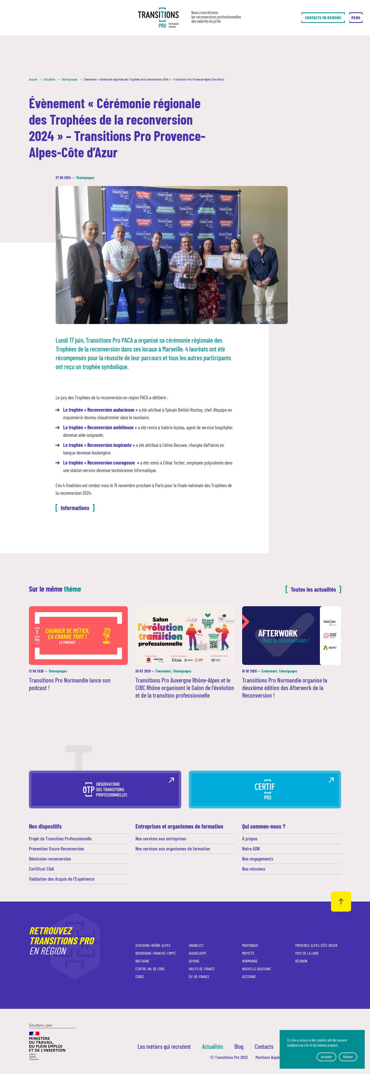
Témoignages (85, 177)
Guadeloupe (198, 953)
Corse (139, 976)
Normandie (250, 960)
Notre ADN (251, 848)
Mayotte (248, 953)
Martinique (250, 945)
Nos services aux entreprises (160, 838)
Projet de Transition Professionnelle (60, 838)
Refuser (348, 1056)
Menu (355, 17)
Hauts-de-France (202, 968)
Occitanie (249, 976)
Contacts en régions (323, 17)
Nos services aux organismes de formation (172, 848)
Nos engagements (257, 858)
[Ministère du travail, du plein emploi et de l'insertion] (52, 1041)
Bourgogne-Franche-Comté (155, 953)
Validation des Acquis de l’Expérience (61, 879)
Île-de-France (199, 976)
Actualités (212, 1046)
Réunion (301, 960)
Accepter (326, 1056)
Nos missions (253, 869)
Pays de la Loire (307, 953)
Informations (75, 507)
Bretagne (142, 960)
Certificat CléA (41, 869)
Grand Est (196, 945)
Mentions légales (268, 1057)
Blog (238, 1046)
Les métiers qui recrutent (164, 1046)
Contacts (264, 1046)
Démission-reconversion (50, 858)
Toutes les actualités (313, 589)
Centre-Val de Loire (150, 968)
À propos (249, 838)
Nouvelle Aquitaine (256, 968)
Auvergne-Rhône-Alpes (152, 945)
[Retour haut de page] (341, 901)
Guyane (194, 960)
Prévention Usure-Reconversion (56, 848)
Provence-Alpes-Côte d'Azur (316, 945)
